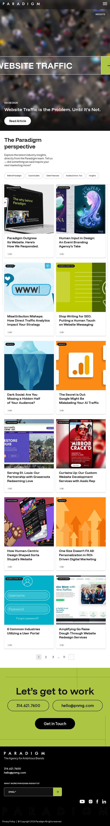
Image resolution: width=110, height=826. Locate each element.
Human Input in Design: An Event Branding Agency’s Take (77, 242)
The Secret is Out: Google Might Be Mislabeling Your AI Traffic (79, 398)
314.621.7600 (28, 705)
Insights (92, 176)
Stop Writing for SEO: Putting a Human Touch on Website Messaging (77, 320)
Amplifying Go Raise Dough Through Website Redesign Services (77, 633)
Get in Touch (55, 723)
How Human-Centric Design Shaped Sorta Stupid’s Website (23, 555)
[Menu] (105, 3)
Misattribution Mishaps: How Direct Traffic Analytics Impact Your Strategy (28, 320)
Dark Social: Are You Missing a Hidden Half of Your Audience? (23, 398)
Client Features (52, 176)
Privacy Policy (8, 821)
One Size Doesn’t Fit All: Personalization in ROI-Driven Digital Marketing (77, 555)
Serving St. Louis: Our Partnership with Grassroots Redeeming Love (28, 477)
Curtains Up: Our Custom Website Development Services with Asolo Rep (78, 477)
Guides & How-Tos (74, 176)
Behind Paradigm (14, 176)
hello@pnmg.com (77, 705)
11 (64, 657)
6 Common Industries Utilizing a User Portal (23, 631)
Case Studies (34, 176)
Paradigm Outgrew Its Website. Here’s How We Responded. (23, 242)
